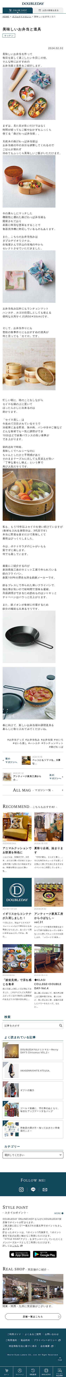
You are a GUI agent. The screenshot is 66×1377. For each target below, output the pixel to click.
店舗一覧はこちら (33, 1316)
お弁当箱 (48, 739)
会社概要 (45, 1346)
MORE (57, 1213)
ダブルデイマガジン (21, 16)
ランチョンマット (53, 743)
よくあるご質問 (33, 1334)
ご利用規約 (11, 1340)
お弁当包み (33, 739)
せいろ (59, 739)
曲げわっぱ (57, 746)
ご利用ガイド (14, 1334)
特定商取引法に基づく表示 (23, 1346)
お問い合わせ (52, 1334)
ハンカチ (35, 743)
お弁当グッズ (16, 739)
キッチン (9, 35)
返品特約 (25, 1340)
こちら (15, 1245)
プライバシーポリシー (45, 1340)
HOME (6, 16)
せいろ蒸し (21, 743)
